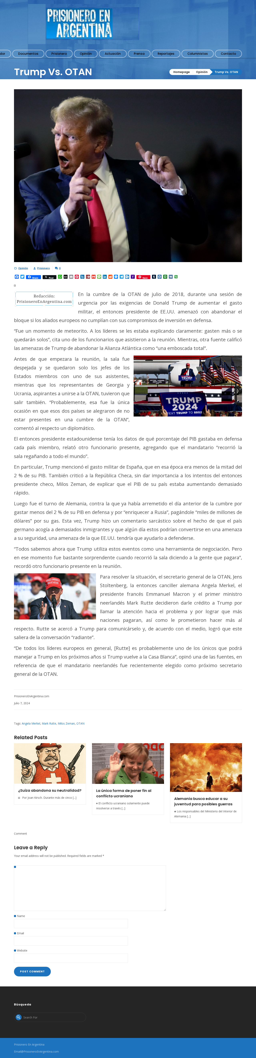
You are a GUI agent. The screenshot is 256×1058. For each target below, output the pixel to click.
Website (22, 950)
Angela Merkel (31, 723)
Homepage (181, 72)
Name (21, 916)
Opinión (202, 72)
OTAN (80, 723)
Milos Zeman (66, 723)
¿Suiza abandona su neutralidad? (49, 790)
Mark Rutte (49, 723)
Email (20, 933)
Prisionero (43, 268)
